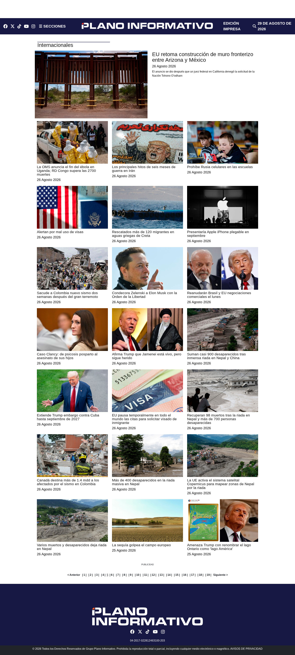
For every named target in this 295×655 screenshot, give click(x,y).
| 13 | (161, 574)
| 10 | (138, 574)
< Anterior (73, 574)
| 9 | (131, 574)
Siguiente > (220, 574)
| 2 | (90, 574)
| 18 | (200, 574)
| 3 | (97, 574)
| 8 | (124, 574)
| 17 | (192, 574)
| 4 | (103, 574)
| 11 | (145, 574)
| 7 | (118, 574)
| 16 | (185, 574)
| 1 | (84, 574)
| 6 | (112, 574)
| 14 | (169, 574)
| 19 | (208, 574)
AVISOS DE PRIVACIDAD (246, 648)
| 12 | (153, 574)
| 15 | (177, 574)
